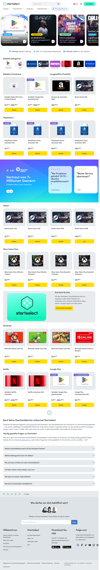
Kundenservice (25, 440)
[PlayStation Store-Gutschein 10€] (14, 129)
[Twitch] (94, 545)
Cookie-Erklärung (47, 563)
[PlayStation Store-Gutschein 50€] (61, 129)
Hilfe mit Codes (8, 540)
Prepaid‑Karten (42, 9)
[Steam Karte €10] (14, 217)
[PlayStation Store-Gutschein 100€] (84, 129)
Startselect (33, 529)
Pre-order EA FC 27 (61, 9)
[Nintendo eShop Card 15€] (14, 337)
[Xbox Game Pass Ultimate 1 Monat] (14, 260)
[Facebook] (82, 545)
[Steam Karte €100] (84, 217)
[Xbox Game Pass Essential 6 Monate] (84, 260)
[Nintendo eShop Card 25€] (37, 337)
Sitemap (56, 563)
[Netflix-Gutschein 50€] (37, 381)
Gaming (5, 9)
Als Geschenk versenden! (64, 308)
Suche (74, 522)
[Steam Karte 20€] (84, 85)
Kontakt (5, 550)
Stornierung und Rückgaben (12, 546)
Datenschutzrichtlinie (33, 563)
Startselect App (32, 541)
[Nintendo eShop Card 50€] (61, 337)
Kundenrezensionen (33, 535)
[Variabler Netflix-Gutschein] (14, 381)
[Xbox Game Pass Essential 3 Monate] (61, 260)
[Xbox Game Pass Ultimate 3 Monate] (37, 260)
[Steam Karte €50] (61, 217)
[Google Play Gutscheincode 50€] (84, 381)
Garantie (6, 543)
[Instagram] (78, 545)
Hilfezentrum (10, 529)
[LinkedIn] (98, 545)
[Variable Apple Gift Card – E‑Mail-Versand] (14, 85)
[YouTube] (90, 545)
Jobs (28, 545)
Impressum (6, 567)
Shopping (30, 9)
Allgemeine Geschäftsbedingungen (14, 563)
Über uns (30, 538)
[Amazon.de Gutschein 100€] (61, 85)
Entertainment (17, 9)
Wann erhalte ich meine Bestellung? (11, 536)
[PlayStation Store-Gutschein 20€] (37, 129)
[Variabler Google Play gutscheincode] (37, 85)
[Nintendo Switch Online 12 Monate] (84, 337)
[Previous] (7, 191)
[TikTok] (86, 545)
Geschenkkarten (31, 424)
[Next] (11, 191)
